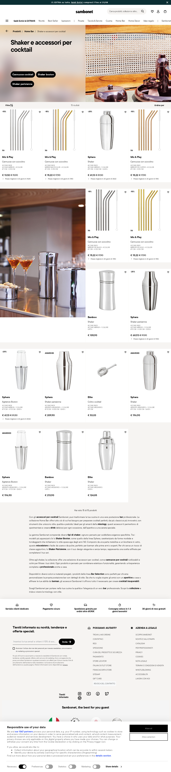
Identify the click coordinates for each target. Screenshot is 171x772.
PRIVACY (139, 652)
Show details (112, 766)
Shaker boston (46, 74)
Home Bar (29, 31)
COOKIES (139, 656)
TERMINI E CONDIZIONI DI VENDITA (150, 665)
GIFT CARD (97, 678)
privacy (65, 665)
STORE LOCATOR (99, 661)
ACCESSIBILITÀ (142, 674)
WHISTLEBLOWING (143, 670)
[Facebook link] (98, 694)
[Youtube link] (89, 694)
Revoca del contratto (104, 683)
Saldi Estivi (55, 2)
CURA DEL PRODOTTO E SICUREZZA (107, 652)
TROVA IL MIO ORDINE (101, 634)
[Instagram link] (79, 694)
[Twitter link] (107, 694)
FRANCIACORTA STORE (102, 670)
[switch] (49, 766)
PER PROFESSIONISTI (144, 648)
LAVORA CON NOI (143, 678)
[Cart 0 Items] (164, 11)
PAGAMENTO (98, 656)
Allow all (148, 728)
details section (103, 755)
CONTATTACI (98, 639)
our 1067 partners (24, 731)
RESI (94, 643)
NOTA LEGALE (141, 661)
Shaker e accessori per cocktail (51, 31)
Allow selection (148, 737)
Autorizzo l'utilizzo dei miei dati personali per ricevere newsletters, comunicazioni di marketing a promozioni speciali (44, 649)
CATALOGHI (140, 643)
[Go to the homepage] (84, 11)
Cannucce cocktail (22, 74)
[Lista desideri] (39, 113)
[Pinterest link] (79, 698)
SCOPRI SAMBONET (144, 634)
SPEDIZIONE (98, 648)
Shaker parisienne (22, 84)
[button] (42, 21)
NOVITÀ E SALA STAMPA (145, 639)
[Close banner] (167, 2)
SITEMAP (96, 674)
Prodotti (17, 31)
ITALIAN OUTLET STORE (102, 665)
